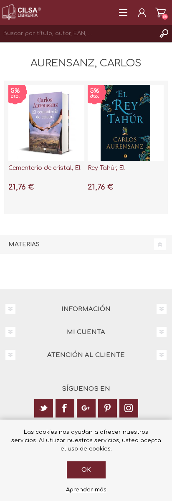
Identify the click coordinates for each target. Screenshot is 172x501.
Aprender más (86, 490)
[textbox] (77, 33)
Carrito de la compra (160, 12)
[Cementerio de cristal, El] (46, 123)
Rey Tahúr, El (106, 168)
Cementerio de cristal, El (44, 168)
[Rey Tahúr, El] (126, 123)
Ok (86, 470)
